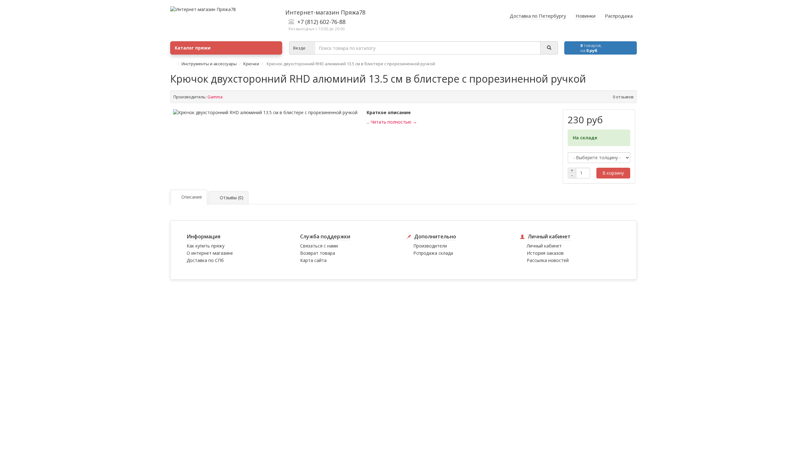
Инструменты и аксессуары (209, 64)
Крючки (251, 64)
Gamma (215, 97)
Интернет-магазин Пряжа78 (325, 12)
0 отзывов (623, 97)
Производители (430, 246)
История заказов (545, 253)
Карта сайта (313, 260)
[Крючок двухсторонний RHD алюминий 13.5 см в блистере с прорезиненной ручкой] (265, 112)
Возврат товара (317, 253)
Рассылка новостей (548, 260)
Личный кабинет (544, 246)
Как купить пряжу (205, 246)
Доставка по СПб (205, 260)
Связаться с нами (319, 246)
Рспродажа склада (433, 253)
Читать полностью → (394, 122)
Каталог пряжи (193, 48)
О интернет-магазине (210, 253)
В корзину (613, 173)
